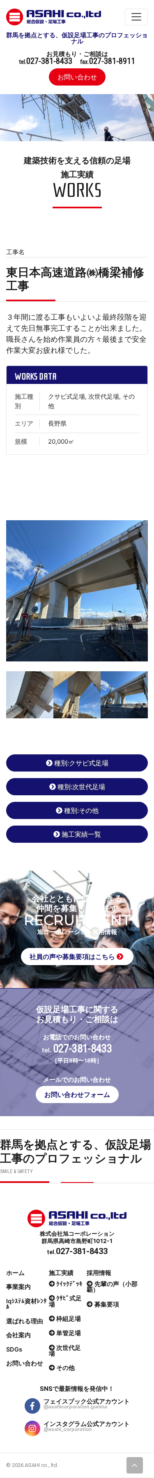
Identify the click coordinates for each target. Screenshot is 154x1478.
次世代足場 (65, 1350)
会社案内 (18, 1335)
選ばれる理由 (24, 1321)
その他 (65, 1368)
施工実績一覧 (81, 834)
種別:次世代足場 (81, 787)
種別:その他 (81, 810)
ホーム (15, 1273)
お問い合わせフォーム (77, 1094)
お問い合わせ (77, 77)
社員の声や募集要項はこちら (73, 956)
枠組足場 (68, 1318)
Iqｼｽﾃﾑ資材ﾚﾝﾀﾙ (26, 1304)
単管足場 (68, 1333)
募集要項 (106, 1304)
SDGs (14, 1349)
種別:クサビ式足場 (81, 763)
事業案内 (18, 1287)
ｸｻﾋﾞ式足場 (65, 1301)
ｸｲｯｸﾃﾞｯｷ (69, 1284)
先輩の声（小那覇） (112, 1287)
